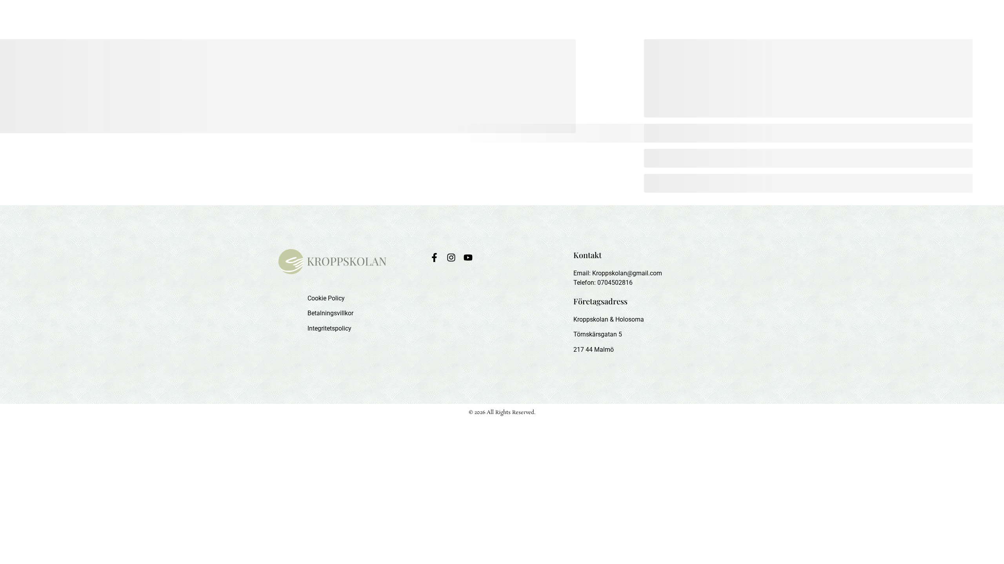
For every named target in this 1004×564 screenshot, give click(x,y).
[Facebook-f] (434, 257)
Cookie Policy (326, 298)
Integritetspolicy (329, 328)
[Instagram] (451, 257)
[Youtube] (468, 257)
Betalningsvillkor (330, 313)
